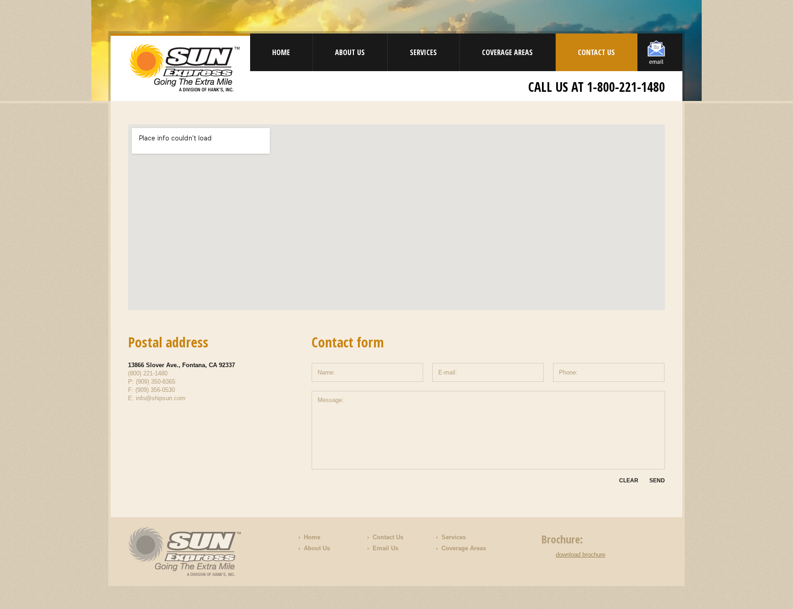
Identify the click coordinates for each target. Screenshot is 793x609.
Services (423, 52)
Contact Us (596, 52)
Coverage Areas (507, 52)
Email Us (385, 548)
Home (281, 52)
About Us (350, 52)
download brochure (580, 554)
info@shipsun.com (160, 398)
